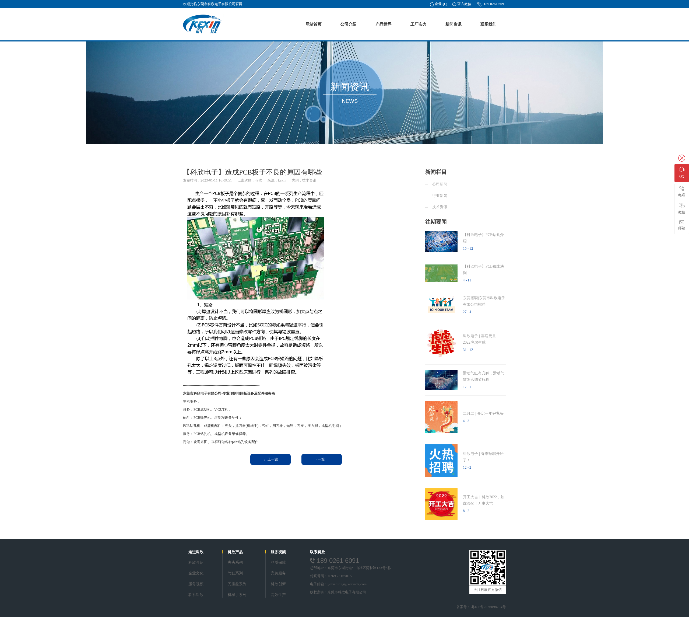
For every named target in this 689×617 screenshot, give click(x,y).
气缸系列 (235, 573)
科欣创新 (278, 584)
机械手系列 (237, 595)
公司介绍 (348, 24)
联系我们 (488, 24)
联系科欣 (195, 595)
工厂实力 (418, 24)
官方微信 (464, 4)
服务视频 (195, 584)
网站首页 (313, 24)
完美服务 (278, 573)
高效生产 (278, 595)
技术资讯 (439, 207)
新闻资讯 (453, 24)
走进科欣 (195, 552)
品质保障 (278, 562)
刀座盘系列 (237, 584)
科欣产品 (235, 552)
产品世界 (383, 24)
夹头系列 (235, 562)
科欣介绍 (195, 562)
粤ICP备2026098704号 (488, 607)
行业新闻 (439, 196)
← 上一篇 (270, 459)
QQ (681, 176)
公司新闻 (439, 184)
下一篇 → (321, 459)
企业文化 (195, 573)
